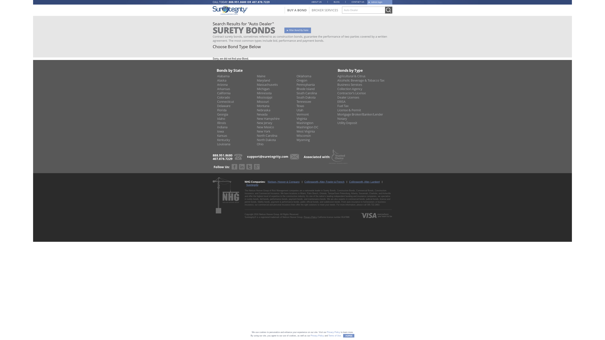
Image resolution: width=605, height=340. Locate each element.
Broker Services (325, 10)
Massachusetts (267, 84)
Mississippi (264, 97)
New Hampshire (268, 118)
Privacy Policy (310, 217)
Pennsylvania (306, 84)
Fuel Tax (342, 106)
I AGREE (348, 336)
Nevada (262, 114)
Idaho (221, 118)
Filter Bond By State (298, 30)
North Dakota (266, 140)
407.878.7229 (261, 2)
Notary (342, 118)
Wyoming (303, 140)
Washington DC (307, 127)
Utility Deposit (347, 123)
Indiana (222, 127)
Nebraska (263, 110)
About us (316, 1)
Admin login (376, 2)
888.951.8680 (237, 2)
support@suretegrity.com (267, 156)
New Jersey (264, 123)
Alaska (221, 80)
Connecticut (225, 101)
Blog (336, 1)
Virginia (302, 118)
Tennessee (304, 101)
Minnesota (264, 93)
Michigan (263, 89)
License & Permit (349, 110)
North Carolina (267, 135)
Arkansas (223, 89)
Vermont (303, 114)
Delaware (223, 106)
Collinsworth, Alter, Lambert (364, 182)
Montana (263, 106)
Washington (305, 123)
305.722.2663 (373, 205)
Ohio (260, 144)
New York (263, 131)
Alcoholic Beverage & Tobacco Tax (360, 80)
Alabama (223, 76)
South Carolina (307, 93)
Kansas (222, 135)
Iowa (220, 131)
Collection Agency (349, 89)
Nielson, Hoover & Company (284, 182)
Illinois (221, 123)
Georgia (222, 114)
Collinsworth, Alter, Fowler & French (324, 182)
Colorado (223, 97)
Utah (300, 110)
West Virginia (306, 131)
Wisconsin (304, 135)
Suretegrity (252, 185)
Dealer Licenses (348, 97)
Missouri (263, 101)
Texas (300, 106)
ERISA (341, 101)
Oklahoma (304, 76)
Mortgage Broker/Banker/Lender (360, 114)
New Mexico (265, 127)
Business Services (349, 84)
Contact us (357, 1)
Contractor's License (351, 93)
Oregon (302, 80)
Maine (261, 76)
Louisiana (223, 144)
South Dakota (306, 97)
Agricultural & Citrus (351, 76)
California (223, 93)
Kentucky (223, 140)
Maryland (263, 80)
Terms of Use (334, 335)
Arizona (222, 84)
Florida (222, 110)
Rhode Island (306, 89)
